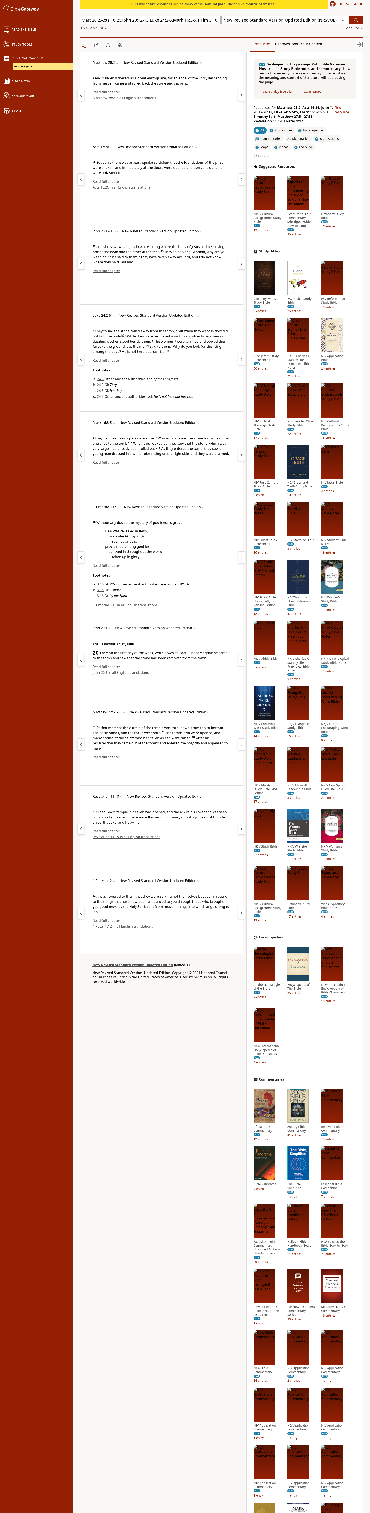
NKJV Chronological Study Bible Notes (335, 661)
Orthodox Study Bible (332, 216)
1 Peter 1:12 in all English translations (123, 926)
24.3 (100, 379)
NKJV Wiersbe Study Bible (297, 848)
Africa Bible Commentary (263, 1129)
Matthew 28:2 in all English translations (124, 97)
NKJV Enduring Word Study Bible (266, 726)
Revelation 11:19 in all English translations (126, 836)
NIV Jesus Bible (332, 482)
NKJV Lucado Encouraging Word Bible (334, 727)
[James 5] (81, 913)
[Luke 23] (81, 359)
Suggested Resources (277, 166)
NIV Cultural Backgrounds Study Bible (335, 425)
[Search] (356, 20)
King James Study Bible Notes (266, 358)
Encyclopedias (271, 937)
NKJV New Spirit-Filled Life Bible (333, 787)
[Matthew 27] (81, 95)
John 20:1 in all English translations (121, 672)
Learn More (312, 91)
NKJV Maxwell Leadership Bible (299, 787)
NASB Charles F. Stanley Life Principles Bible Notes (298, 362)
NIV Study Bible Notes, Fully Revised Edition (265, 601)
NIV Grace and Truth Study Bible (299, 484)
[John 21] (241, 264)
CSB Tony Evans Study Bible (265, 300)
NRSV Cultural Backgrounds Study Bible (267, 218)
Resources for (291, 114)
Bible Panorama (265, 1184)
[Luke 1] (241, 455)
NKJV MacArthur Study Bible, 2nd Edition (265, 789)
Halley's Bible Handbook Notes (299, 1243)
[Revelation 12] (241, 829)
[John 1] (241, 359)
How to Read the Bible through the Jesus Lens (266, 1311)
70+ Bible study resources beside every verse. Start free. (202, 4)
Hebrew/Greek (287, 44)
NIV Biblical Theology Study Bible (265, 425)
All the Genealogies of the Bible (267, 986)
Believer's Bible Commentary (332, 1129)
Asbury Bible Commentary (296, 1129)
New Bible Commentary (263, 1370)
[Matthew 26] (81, 744)
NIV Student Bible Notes (334, 542)
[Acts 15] (81, 179)
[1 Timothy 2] (81, 557)
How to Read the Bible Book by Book (334, 1243)
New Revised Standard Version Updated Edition (132, 964)
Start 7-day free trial (277, 91)
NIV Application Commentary (298, 1370)
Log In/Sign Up (350, 4)
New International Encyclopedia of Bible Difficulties (267, 1050)
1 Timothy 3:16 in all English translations (125, 605)
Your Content (311, 44)
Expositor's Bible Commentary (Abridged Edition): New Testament (300, 220)
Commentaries (271, 1079)
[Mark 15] (81, 455)
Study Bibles (269, 251)
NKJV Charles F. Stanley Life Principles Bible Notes (298, 665)
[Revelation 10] (81, 829)
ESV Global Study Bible (299, 300)
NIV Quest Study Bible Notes (265, 542)
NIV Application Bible (332, 358)
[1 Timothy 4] (241, 557)
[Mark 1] (241, 95)
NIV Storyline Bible (300, 540)
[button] (345, 4)
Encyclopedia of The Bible (298, 986)
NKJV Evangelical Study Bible (299, 726)
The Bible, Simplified (294, 1186)
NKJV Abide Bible (266, 659)
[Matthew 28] (241, 744)
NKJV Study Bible (266, 846)
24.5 (100, 384)
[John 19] (81, 264)
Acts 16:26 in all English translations (121, 187)
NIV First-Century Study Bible (266, 484)
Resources (262, 44)
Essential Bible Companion (331, 1186)
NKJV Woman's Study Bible (331, 848)
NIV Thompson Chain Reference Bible (299, 601)
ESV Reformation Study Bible (333, 300)
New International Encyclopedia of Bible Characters (334, 988)
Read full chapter (106, 92)
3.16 (100, 584)
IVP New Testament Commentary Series (301, 1311)
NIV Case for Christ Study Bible (301, 423)
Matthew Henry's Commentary (333, 1309)
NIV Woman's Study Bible (330, 599)
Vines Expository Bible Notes (333, 906)
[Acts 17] (241, 179)
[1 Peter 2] (241, 913)
